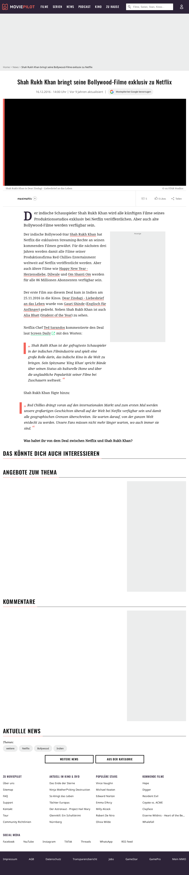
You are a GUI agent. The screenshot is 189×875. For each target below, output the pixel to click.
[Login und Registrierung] (181, 6)
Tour (5, 815)
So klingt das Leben (61, 796)
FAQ (5, 796)
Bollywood (43, 748)
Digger (146, 789)
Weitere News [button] (69, 759)
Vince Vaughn (104, 783)
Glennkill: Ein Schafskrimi (65, 815)
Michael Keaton (105, 789)
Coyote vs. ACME (152, 802)
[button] (160, 198)
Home (6, 67)
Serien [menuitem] (57, 6)
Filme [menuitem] (44, 6)
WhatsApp (106, 841)
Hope (145, 783)
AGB (31, 859)
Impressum (10, 859)
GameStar (132, 859)
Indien (60, 748)
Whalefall (148, 822)
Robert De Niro (105, 815)
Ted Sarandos (54, 327)
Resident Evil (150, 796)
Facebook (8, 841)
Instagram (49, 841)
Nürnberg (55, 822)
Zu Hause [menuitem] (112, 6)
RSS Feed (127, 841)
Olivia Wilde (103, 822)
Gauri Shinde (74, 303)
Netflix (26, 748)
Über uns (8, 783)
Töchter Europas (59, 802)
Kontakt (7, 809)
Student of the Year (56, 315)
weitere (10, 748)
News (16, 67)
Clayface (147, 809)
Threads (86, 841)
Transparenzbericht (85, 859)
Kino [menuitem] (98, 6)
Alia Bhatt (31, 315)
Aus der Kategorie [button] (120, 759)
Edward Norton (105, 796)
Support (8, 802)
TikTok (68, 841)
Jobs (111, 859)
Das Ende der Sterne (62, 783)
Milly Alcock (103, 809)
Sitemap (8, 789)
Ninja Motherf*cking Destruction (69, 789)
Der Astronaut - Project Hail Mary (69, 809)
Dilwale (53, 274)
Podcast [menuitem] (84, 6)
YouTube (28, 841)
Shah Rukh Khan (83, 234)
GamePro (155, 859)
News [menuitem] (70, 6)
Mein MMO (179, 859)
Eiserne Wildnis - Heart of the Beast (164, 815)
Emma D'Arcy (104, 802)
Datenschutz (53, 859)
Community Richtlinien (17, 822)
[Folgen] (35, 198)
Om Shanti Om (79, 274)
